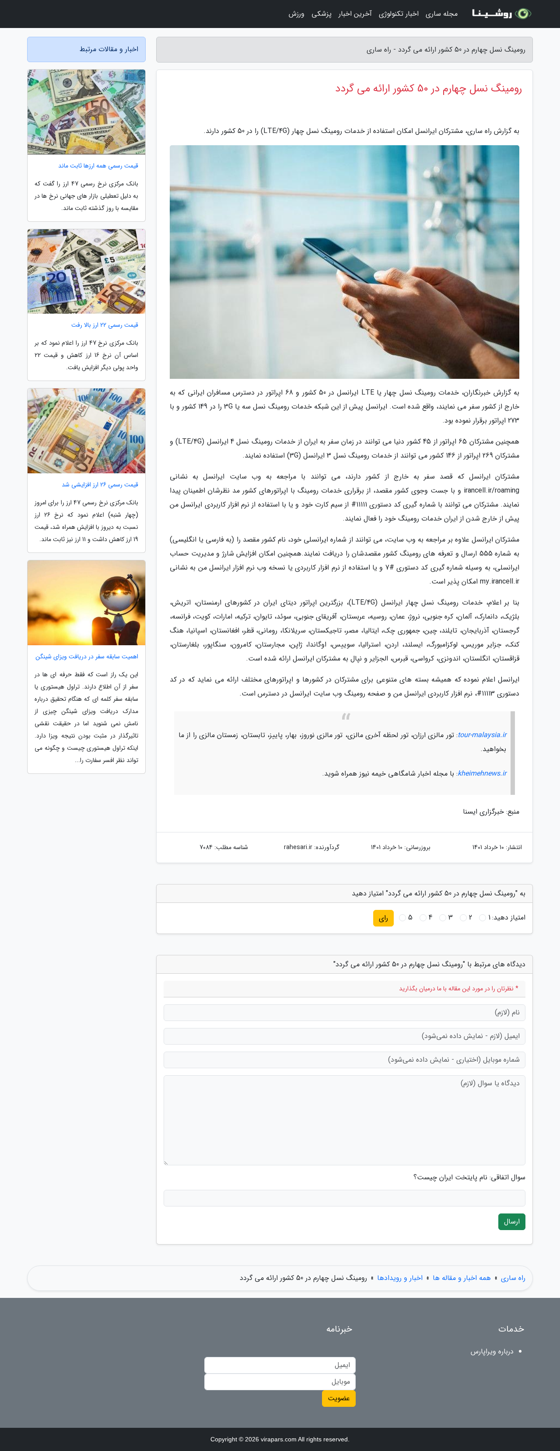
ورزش (296, 13)
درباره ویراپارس (492, 1351)
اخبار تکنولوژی (399, 13)
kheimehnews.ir (482, 773)
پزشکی (322, 13)
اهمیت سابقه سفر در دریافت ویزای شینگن (86, 656)
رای (383, 918)
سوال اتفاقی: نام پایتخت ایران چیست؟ (469, 1177)
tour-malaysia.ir (482, 735)
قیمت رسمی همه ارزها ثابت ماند (98, 166)
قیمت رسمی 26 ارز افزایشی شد (100, 484)
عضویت (339, 1398)
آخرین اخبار (355, 13)
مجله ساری (442, 13)
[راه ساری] (500, 13)
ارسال (512, 1221)
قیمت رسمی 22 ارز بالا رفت (104, 325)
